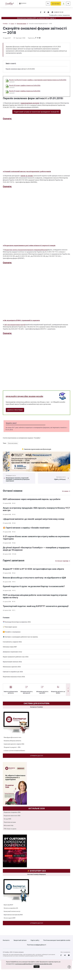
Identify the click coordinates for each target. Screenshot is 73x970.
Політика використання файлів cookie (56, 940)
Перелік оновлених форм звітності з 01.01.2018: (20, 69)
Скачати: (7, 118)
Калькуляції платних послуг (12, 911)
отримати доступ (36, 755)
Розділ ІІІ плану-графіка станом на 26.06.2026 (24, 85)
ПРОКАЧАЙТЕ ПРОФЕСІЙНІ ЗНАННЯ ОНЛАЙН (24, 396)
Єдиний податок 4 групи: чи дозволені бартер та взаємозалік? (34, 586)
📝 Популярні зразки (10, 627)
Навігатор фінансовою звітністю (11, 692)
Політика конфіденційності (36, 945)
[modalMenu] (68, 4)
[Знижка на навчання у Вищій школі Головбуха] (36, 461)
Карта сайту (35, 940)
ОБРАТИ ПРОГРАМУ (15, 410)
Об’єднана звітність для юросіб (26, 692)
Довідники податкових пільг (12, 652)
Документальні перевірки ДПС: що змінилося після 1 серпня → (36, 18)
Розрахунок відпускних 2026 (12, 815)
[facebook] (40, 12)
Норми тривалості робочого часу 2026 (15, 657)
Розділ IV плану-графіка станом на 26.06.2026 (24, 91)
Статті (12, 23)
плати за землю (27, 176)
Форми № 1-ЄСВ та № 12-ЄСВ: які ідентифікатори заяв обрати (33, 569)
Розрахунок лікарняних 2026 (12, 812)
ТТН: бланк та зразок (10, 829)
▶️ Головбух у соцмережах (11, 632)
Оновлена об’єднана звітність (12, 740)
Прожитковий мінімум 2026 (12, 662)
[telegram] (44, 12)
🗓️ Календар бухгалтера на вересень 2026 (17, 622)
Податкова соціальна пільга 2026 (14, 677)
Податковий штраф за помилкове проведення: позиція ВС (36, 112)
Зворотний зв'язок (20, 940)
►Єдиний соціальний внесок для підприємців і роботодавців (27, 171)
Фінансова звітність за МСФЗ (58, 692)
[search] (48, 4)
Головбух (5, 23)
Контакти (6, 940)
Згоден (36, 966)
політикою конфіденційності (24, 964)
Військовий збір (8, 825)
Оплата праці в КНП (9, 918)
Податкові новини (21, 23)
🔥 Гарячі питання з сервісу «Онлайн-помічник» (26, 528)
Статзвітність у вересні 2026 (12, 642)
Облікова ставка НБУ (10, 647)
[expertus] (22, 3)
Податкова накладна (10, 822)
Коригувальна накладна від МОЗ (13, 914)
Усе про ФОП (7, 819)
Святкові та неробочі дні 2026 (13, 672)
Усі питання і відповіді (61, 561)
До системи (55, 3)
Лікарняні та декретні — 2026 (12, 747)
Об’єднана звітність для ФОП (42, 692)
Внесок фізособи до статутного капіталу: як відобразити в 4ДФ (34, 577)
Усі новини (65, 491)
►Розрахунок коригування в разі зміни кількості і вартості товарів (29, 245)
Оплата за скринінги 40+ (11, 908)
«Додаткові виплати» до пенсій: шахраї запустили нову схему (33, 519)
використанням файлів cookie (43, 964)
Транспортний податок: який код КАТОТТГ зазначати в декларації (35, 606)
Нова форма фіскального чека (12, 737)
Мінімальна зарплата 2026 (12, 667)
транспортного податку (30, 103)
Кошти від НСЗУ (8, 905)
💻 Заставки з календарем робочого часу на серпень (20, 637)
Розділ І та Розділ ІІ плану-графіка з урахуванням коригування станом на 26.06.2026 (37, 80)
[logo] (9, 3)
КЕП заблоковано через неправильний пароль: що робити (31, 499)
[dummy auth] (64, 4)
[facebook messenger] (48, 12)
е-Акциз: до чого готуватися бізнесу (14, 750)
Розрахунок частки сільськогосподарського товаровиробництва (25, 250)
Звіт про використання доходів (14, 325)
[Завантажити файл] (7, 81)
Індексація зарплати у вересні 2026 (14, 744)
